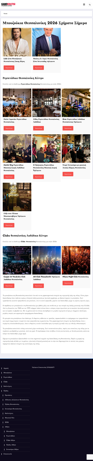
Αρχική (6, 368)
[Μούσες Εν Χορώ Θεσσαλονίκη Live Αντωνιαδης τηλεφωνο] (46, 42)
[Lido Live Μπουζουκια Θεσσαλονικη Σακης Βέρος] (17, 42)
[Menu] (84, 4)
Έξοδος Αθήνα (11, 445)
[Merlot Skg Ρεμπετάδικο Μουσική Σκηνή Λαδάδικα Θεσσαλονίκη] (17, 148)
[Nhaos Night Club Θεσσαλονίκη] (76, 260)
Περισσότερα (9, 68)
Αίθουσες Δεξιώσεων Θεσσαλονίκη (17, 400)
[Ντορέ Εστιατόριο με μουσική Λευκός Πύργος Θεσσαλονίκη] (76, 148)
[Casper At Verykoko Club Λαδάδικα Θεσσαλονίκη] (17, 260)
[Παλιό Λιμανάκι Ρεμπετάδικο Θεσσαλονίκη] (17, 103)
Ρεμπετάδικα (8, 377)
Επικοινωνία (8, 454)
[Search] (90, 5)
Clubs (5, 382)
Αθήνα (7, 427)
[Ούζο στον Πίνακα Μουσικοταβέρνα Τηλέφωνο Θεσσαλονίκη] (17, 197)
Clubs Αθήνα (10, 440)
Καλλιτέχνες (8, 386)
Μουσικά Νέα (9, 418)
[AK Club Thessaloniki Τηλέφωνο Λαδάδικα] (46, 260)
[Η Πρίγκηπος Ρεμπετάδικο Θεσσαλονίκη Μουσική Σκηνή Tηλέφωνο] (46, 148)
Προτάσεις (8, 395)
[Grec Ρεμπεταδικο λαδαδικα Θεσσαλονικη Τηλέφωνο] (76, 103)
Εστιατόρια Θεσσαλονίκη (13, 409)
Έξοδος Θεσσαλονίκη (12, 404)
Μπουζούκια (8, 372)
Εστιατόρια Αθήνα (12, 449)
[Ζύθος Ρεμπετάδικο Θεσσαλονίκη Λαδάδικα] (46, 103)
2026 (7, 422)
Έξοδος (6, 391)
